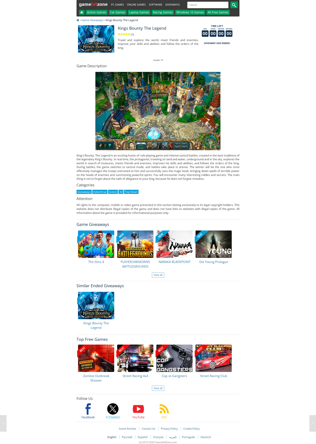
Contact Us (148, 428)
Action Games (96, 12)
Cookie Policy (191, 428)
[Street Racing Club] (214, 358)
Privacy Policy (169, 428)
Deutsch (206, 437)
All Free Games (218, 12)
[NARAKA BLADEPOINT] (174, 244)
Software (155, 4)
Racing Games (163, 12)
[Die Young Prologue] (214, 244)
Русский (127, 437)
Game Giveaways (93, 20)
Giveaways (172, 4)
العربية (173, 437)
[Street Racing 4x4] (135, 358)
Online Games (136, 4)
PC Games (117, 4)
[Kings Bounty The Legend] (96, 305)
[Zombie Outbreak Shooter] (96, 358)
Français (158, 437)
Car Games (117, 12)
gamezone (93, 4)
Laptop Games (139, 12)
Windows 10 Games (190, 12)
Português (189, 437)
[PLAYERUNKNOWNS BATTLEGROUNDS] (135, 244)
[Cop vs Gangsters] (174, 358)
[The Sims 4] (96, 244)
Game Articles (127, 428)
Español (143, 437)
